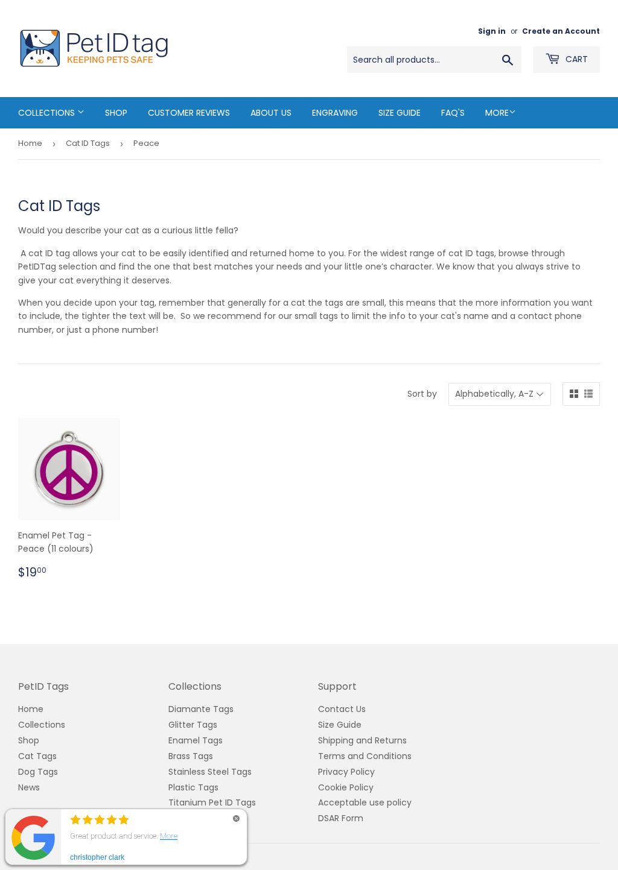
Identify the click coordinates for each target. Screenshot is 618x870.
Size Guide (399, 113)
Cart (575, 59)
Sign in (492, 31)
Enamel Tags (195, 740)
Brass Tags (190, 756)
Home (30, 143)
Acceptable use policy (365, 802)
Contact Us (342, 709)
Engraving (335, 113)
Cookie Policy (346, 787)
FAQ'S (453, 113)
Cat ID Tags (88, 143)
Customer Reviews (189, 113)
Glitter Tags (192, 725)
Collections (47, 113)
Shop (116, 113)
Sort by (422, 394)
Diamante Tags (201, 709)
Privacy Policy (346, 772)
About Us (270, 113)
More (497, 113)
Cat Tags (37, 756)
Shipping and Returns (362, 740)
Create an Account (561, 31)
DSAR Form (340, 818)
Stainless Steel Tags (210, 772)
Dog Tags (38, 772)
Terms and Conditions (365, 756)
